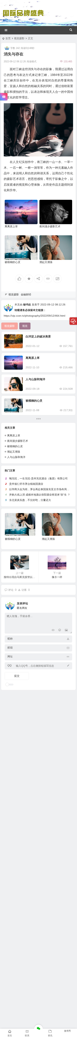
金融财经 (26, 294)
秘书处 (27, 304)
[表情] (59, 630)
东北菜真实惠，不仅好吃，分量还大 (30, 500)
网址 (10, 656)
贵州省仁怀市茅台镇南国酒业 (26, 483)
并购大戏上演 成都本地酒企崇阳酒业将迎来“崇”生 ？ (39, 494)
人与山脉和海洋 (35, 379)
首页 (8, 38)
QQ (9, 665)
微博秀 (67, 1031)
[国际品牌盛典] (23, 16)
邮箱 (10, 647)
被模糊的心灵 (12, 262)
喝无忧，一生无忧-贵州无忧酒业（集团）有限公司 (38, 478)
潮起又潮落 (46, 262)
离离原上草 (11, 226)
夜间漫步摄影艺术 (49, 226)
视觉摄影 (19, 38)
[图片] (66, 630)
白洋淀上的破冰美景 (38, 336)
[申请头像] (68, 605)
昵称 (10, 638)
